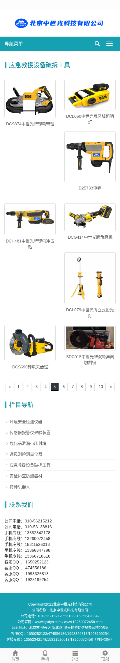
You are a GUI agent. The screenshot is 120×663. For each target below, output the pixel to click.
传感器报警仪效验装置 (30, 432)
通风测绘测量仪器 (26, 454)
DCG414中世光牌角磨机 (90, 237)
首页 (15, 659)
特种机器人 (20, 486)
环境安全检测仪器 (26, 421)
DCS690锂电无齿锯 (30, 367)
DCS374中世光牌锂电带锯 (30, 124)
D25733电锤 (90, 188)
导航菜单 (13, 43)
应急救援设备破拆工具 (30, 465)
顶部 (105, 659)
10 (101, 387)
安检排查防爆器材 (26, 476)
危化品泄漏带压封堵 (28, 443)
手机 (45, 659)
